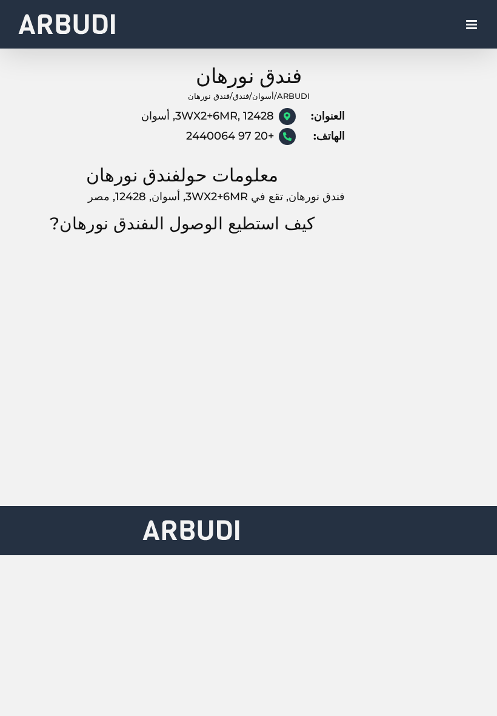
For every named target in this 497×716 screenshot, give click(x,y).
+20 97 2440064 (230, 136)
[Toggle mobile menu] (472, 24)
